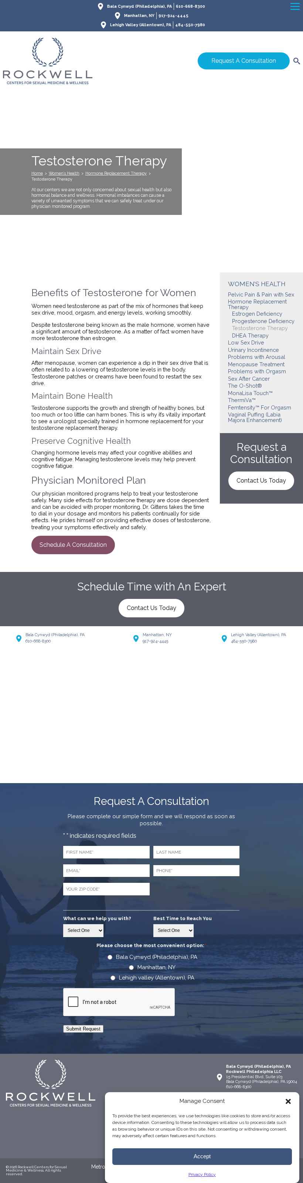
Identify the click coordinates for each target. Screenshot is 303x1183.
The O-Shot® (245, 386)
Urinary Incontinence (253, 350)
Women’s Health (64, 173)
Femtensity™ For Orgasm (259, 407)
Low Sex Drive (246, 342)
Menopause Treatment (256, 364)
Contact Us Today (261, 480)
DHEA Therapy (250, 335)
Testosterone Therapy (260, 328)
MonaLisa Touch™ (250, 393)
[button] (288, 1101)
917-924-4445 (173, 15)
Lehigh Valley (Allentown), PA (140, 25)
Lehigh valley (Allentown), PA (156, 978)
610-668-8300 (190, 6)
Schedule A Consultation (73, 544)
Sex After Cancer (249, 379)
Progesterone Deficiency (263, 321)
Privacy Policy (202, 1174)
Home (37, 173)
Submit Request (83, 1029)
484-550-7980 (190, 25)
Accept (202, 1156)
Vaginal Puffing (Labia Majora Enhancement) (255, 417)
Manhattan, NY (139, 15)
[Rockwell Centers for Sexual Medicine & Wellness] (75, 61)
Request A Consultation (243, 60)
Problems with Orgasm (257, 371)
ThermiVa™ (242, 400)
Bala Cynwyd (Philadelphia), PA (139, 6)
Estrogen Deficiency (257, 314)
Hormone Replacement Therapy (116, 173)
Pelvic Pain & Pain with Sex (261, 294)
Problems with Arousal (256, 357)
